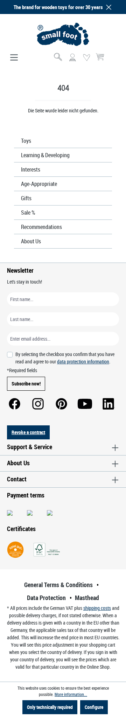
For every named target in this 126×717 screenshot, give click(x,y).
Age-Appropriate (39, 184)
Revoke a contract (28, 432)
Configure (94, 707)
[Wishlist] (86, 58)
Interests (30, 169)
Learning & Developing (45, 155)
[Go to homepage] (63, 34)
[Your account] (72, 58)
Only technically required (50, 707)
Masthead (87, 597)
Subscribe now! (26, 383)
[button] (107, 7)
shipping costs (97, 608)
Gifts (26, 198)
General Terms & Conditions (58, 584)
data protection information (83, 361)
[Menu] (14, 58)
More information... (71, 694)
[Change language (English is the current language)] (113, 60)
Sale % (28, 212)
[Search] (58, 58)
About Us (31, 241)
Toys (26, 141)
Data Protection (46, 597)
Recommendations (41, 227)
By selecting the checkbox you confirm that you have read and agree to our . (64, 358)
